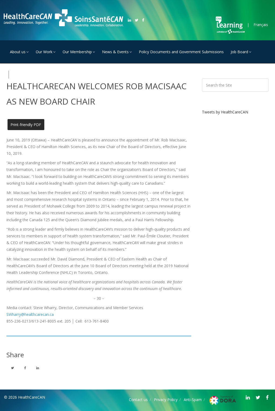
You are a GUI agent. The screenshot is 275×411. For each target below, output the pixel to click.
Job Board (239, 51)
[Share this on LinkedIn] (37, 367)
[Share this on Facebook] (25, 367)
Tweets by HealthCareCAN (225, 112)
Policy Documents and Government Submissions (181, 51)
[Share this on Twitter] (12, 367)
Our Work (44, 51)
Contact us (138, 399)
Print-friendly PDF (25, 124)
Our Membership (77, 51)
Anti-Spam (193, 399)
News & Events (115, 51)
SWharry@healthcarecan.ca (30, 314)
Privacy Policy (166, 399)
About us (18, 51)
